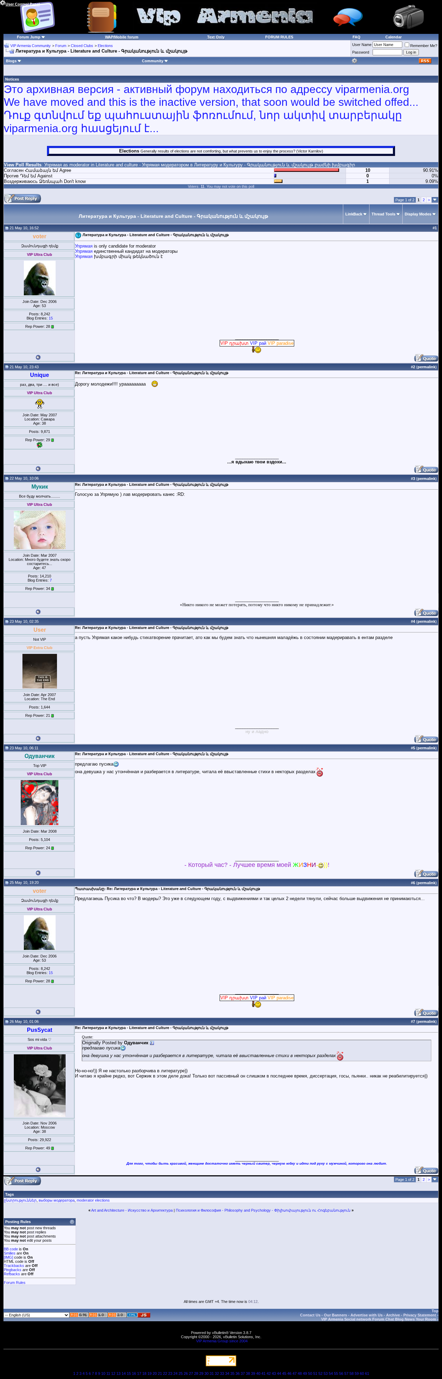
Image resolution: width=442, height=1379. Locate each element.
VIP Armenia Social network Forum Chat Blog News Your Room (378, 1319)
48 (300, 1373)
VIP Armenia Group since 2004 (222, 1341)
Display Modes (418, 214)
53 (326, 1373)
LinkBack (353, 214)
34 (227, 1373)
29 (201, 1373)
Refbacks (12, 1274)
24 (175, 1373)
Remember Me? (423, 46)
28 (196, 1373)
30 (206, 1373)
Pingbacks (12, 1270)
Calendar (393, 37)
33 (222, 1373)
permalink (426, 367)
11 (108, 1373)
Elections (105, 46)
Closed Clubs (82, 46)
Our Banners (335, 1315)
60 (362, 1373)
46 (289, 1373)
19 (149, 1373)
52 (320, 1373)
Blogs (11, 61)
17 (139, 1373)
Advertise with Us (366, 1315)
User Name (362, 45)
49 (305, 1373)
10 (103, 1373)
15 (51, 318)
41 (263, 1373)
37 (243, 1373)
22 (165, 1373)
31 (212, 1373)
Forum (60, 46)
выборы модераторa (57, 1200)
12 (113, 1373)
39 (253, 1373)
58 (351, 1373)
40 (258, 1373)
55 (336, 1373)
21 (160, 1373)
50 (310, 1373)
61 (367, 1373)
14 (124, 1373)
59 (357, 1373)
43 (274, 1373)
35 (232, 1373)
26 (186, 1373)
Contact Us (310, 1315)
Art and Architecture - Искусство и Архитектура (132, 1210)
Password (360, 52)
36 (238, 1373)
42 (269, 1373)
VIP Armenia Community (30, 46)
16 (134, 1373)
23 (170, 1373)
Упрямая (53, 164)
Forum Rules (15, 1282)
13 (118, 1373)
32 (217, 1373)
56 (341, 1373)
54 (331, 1373)
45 (284, 1373)
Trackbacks (14, 1266)
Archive (393, 1315)
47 (294, 1373)
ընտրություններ (20, 1200)
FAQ (357, 37)
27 (191, 1373)
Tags (9, 1194)
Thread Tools (383, 214)
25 (181, 1373)
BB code (11, 1249)
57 (346, 1373)
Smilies (10, 1253)
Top (435, 1311)
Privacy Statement (419, 1315)
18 (144, 1373)
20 (155, 1373)
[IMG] (8, 1257)
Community (152, 61)
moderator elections (93, 1200)
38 (248, 1373)
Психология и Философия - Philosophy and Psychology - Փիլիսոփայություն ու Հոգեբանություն (263, 1210)
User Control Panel (23, 4)
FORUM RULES (279, 37)
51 (315, 1373)
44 (279, 1373)
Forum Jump (28, 37)
